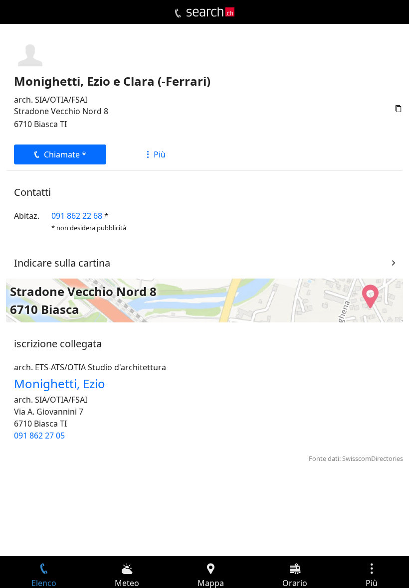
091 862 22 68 (76, 215)
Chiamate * (65, 154)
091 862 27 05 (39, 435)
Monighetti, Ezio (59, 383)
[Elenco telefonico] (178, 13)
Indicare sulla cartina (62, 263)
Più (160, 154)
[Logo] (210, 12)
